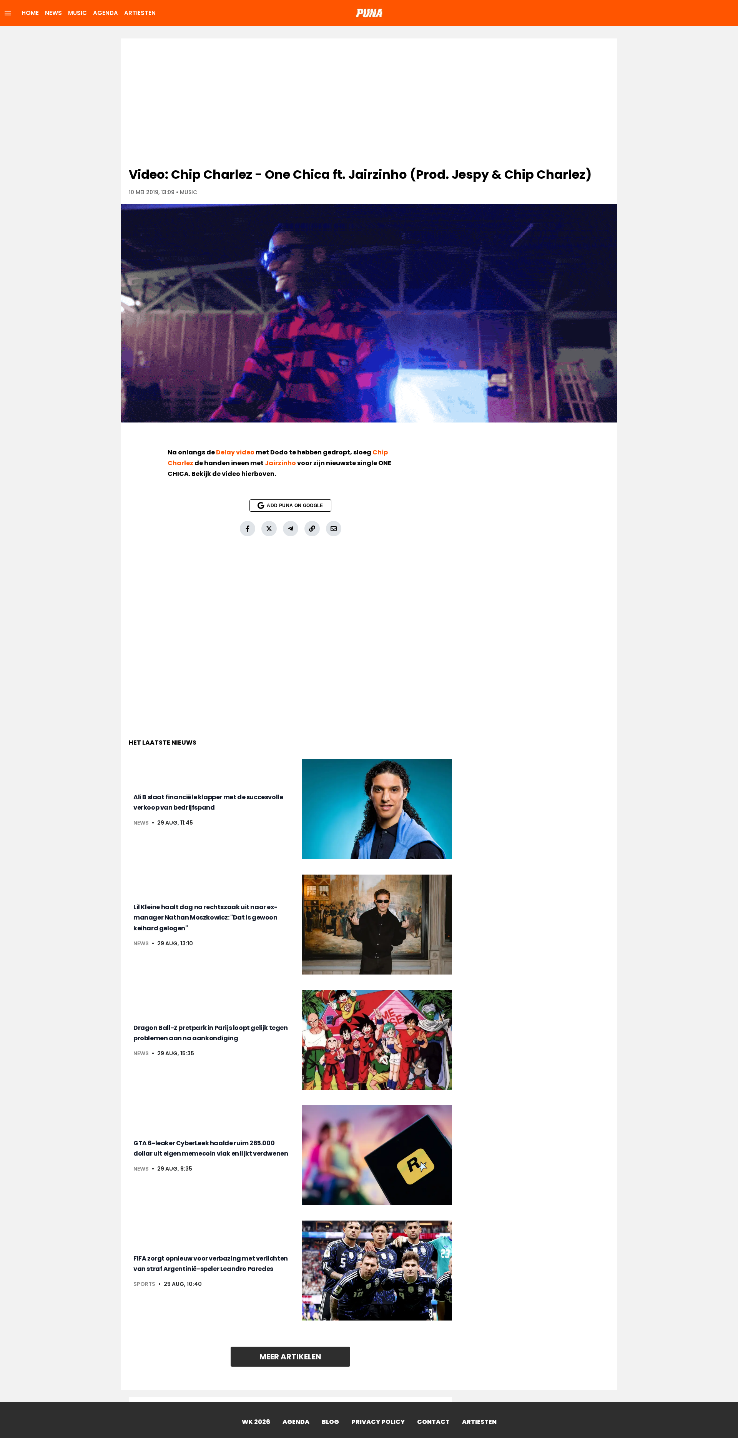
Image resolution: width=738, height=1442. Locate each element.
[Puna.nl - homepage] (369, 13)
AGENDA (105, 13)
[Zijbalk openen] (7, 13)
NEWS (53, 13)
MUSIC (77, 13)
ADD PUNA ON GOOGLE (295, 505)
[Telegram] (290, 528)
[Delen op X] (269, 528)
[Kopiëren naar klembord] (312, 528)
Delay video (235, 452)
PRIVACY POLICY (378, 1421)
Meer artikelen (290, 1356)
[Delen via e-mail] (333, 528)
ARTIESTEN (140, 13)
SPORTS (144, 1284)
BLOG (330, 1421)
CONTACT (433, 1421)
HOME (30, 13)
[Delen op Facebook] (247, 528)
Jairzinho (280, 463)
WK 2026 (256, 1421)
